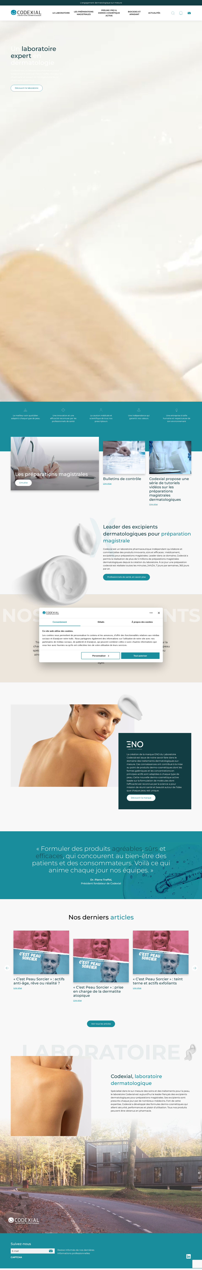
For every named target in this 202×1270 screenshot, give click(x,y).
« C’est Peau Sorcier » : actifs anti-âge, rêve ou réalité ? (38, 981)
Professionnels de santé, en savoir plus (126, 577)
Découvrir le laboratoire (26, 88)
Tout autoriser (140, 655)
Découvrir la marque (141, 798)
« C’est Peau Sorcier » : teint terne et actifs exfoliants (158, 981)
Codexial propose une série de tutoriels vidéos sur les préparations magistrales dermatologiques (169, 489)
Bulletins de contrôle (122, 479)
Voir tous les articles (101, 1024)
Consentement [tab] (60, 622)
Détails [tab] (101, 622)
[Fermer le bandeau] (159, 613)
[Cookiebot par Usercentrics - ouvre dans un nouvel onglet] (141, 613)
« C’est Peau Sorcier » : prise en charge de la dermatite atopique (98, 991)
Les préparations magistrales (83, 13)
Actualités (154, 13)
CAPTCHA (16, 1257)
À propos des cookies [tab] (142, 622)
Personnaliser (99, 655)
